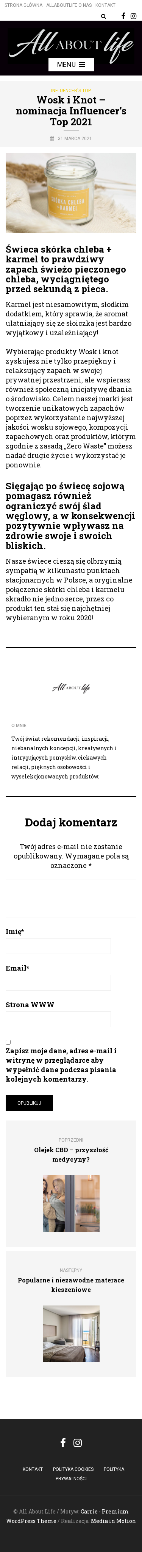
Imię (15, 931)
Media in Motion (113, 1520)
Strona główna (23, 5)
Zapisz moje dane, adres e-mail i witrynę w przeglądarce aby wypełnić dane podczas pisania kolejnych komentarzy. (61, 1064)
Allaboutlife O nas (69, 5)
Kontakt (105, 5)
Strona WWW (30, 1004)
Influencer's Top (71, 90)
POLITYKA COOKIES (73, 1469)
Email (17, 968)
